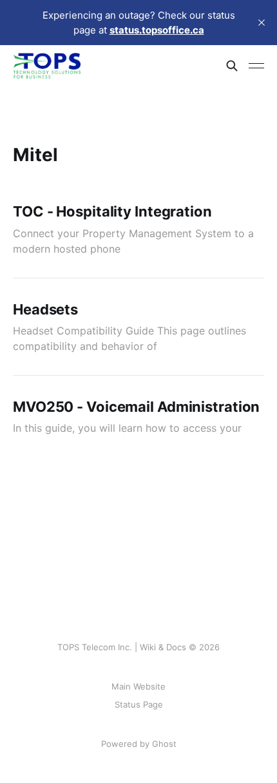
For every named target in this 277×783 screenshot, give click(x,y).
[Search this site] (232, 65)
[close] (261, 22)
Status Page (139, 704)
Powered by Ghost (139, 744)
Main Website (138, 686)
